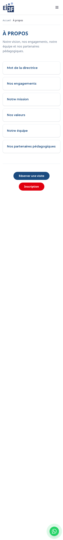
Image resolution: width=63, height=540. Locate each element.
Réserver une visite (31, 176)
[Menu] (57, 7)
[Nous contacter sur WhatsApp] (54, 531)
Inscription (31, 186)
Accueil (7, 20)
